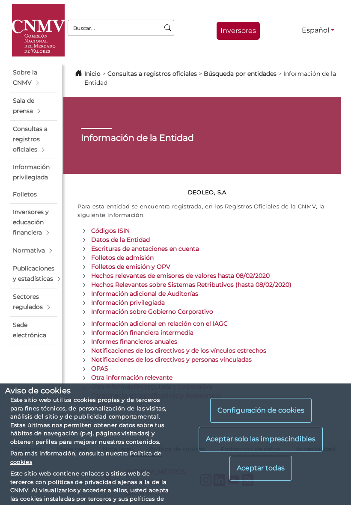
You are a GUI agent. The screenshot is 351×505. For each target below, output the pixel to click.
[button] (33, 78)
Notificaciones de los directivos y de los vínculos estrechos (178, 350)
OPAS (99, 368)
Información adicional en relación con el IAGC (159, 323)
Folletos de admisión (122, 257)
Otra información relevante (132, 377)
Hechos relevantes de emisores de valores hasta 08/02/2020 (180, 275)
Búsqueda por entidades (240, 73)
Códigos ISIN (110, 231)
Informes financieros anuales (134, 341)
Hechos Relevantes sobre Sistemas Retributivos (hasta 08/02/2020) (191, 284)
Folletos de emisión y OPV (130, 266)
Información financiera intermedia (142, 332)
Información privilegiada (128, 302)
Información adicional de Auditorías (144, 293)
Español (315, 30)
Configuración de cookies (260, 410)
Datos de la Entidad (120, 240)
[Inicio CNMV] (38, 30)
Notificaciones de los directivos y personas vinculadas (171, 359)
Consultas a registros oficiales (152, 73)
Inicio (92, 73)
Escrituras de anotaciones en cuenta (145, 249)
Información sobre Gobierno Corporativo (152, 311)
